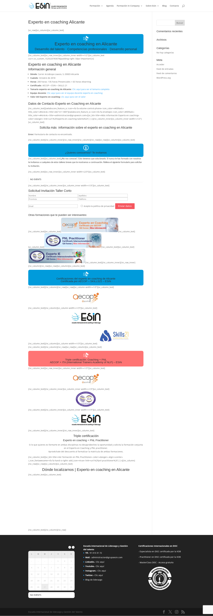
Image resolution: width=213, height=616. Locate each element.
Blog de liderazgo (93, 579)
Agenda (110, 6)
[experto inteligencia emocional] (56, 262)
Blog (164, 6)
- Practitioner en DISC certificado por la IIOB (159, 557)
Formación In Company (128, 6)
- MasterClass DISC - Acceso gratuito (155, 562)
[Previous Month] (69, 547)
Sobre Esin (151, 6)
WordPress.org (163, 77)
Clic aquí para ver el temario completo (90, 89)
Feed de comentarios (166, 73)
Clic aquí (100, 561)
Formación (95, 6)
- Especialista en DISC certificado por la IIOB (159, 551)
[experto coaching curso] (89, 231)
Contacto (174, 6)
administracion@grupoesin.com (106, 557)
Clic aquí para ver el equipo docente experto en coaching (75, 93)
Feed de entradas (164, 69)
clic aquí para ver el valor (73, 96)
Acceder (160, 64)
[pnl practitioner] (72, 247)
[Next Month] (73, 547)
